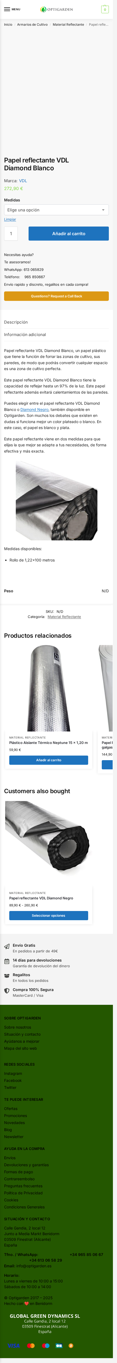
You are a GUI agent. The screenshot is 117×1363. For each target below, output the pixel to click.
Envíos (10, 1157)
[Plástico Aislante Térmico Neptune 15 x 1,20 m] (48, 688)
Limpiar (10, 219)
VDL (23, 180)
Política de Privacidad (23, 1193)
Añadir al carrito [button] (48, 760)
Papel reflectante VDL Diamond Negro (41, 898)
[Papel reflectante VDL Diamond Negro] (48, 843)
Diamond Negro (34, 409)
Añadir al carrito (68, 233)
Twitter (10, 1087)
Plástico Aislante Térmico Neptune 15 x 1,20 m (48, 742)
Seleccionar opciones (48, 915)
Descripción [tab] (16, 322)
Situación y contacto (22, 1034)
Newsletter (13, 1136)
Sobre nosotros (17, 1027)
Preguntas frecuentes (23, 1186)
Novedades (14, 1122)
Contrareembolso (19, 1178)
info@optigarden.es (33, 1266)
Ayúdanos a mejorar (21, 1041)
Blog (8, 1129)
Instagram (13, 1073)
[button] (104, 9)
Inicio (8, 24)
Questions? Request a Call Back (56, 296)
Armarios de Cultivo (32, 24)
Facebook (13, 1080)
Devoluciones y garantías (26, 1164)
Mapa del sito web (20, 1048)
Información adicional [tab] (25, 334)
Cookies (11, 1200)
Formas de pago (18, 1171)
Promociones (15, 1115)
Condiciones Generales (24, 1207)
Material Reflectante (68, 24)
